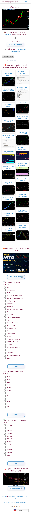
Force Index (10, 352)
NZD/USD (9, 441)
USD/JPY (9, 428)
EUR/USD (9, 425)
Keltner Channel (11, 325)
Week (8, 401)
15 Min (9, 387)
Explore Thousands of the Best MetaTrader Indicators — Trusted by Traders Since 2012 (10, 2)
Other (8, 358)
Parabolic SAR (10, 314)
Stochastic (9, 293)
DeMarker (9, 350)
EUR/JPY (9, 449)
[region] (16, 479)
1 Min (8, 376)
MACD (8, 287)
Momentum (10, 303)
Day (8, 398)
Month (8, 404)
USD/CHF (9, 433)
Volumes (9, 344)
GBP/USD (9, 430)
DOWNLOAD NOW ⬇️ (15, 44)
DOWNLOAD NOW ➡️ (16, 488)
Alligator (9, 336)
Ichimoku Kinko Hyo (12, 333)
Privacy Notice (20, 496)
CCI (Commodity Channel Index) (15, 309)
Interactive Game (12, 496)
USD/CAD (9, 436)
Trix (8, 331)
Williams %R (10, 306)
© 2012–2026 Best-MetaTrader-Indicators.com (15, 502)
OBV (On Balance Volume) (13, 317)
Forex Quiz (4, 496)
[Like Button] (15, 38)
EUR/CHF (9, 447)
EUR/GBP (9, 444)
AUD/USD (9, 439)
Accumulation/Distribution (14, 339)
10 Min (9, 385)
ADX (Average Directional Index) (15, 298)
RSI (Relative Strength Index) (14, 295)
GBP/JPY (9, 452)
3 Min (8, 379)
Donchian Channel (11, 328)
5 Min (8, 382)
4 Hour (8, 396)
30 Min (9, 390)
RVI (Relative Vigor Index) (13, 355)
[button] (3, 479)
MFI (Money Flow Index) (13, 342)
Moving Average (11, 301)
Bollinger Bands (11, 290)
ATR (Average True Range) (14, 347)
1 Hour (8, 393)
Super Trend (10, 320)
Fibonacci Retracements (13, 322)
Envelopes (9, 312)
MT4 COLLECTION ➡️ (16, 277)
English (19, 510)
